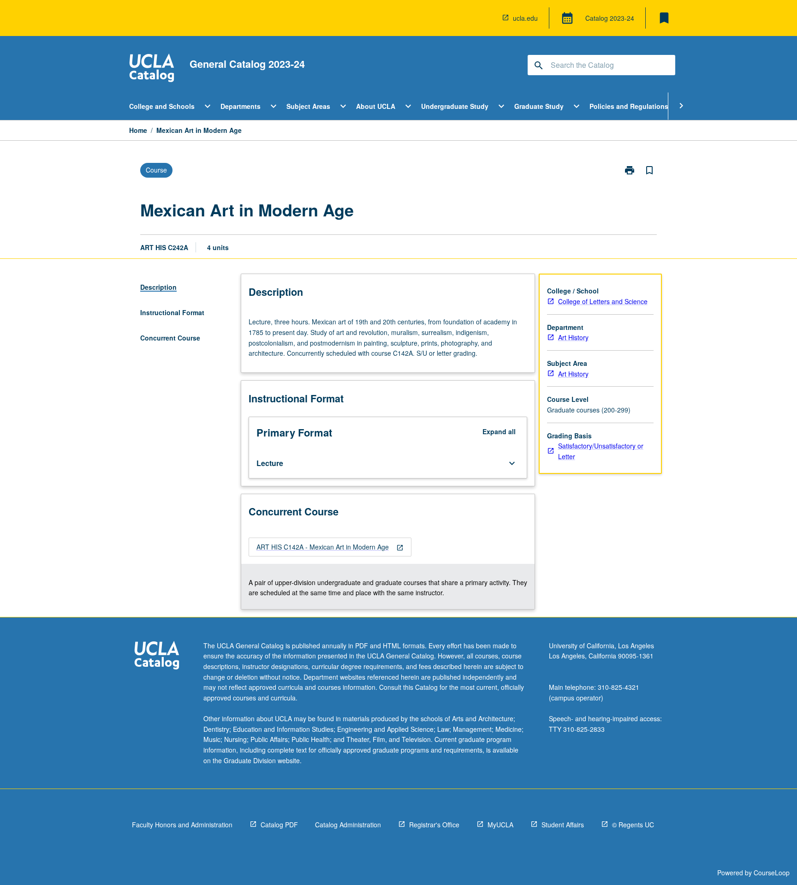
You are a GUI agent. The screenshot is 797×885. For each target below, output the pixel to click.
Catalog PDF (279, 824)
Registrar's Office (434, 824)
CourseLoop (772, 872)
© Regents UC (633, 824)
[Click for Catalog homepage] (152, 69)
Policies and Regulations (628, 106)
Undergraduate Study (454, 106)
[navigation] (330, 547)
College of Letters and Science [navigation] (603, 301)
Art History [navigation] (573, 337)
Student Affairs (562, 824)
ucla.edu (525, 18)
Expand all (499, 431)
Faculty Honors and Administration (182, 824)
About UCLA (375, 106)
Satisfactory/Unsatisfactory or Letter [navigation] (600, 451)
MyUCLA (500, 824)
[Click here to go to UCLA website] (157, 656)
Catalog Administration (348, 824)
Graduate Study (539, 106)
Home (138, 130)
